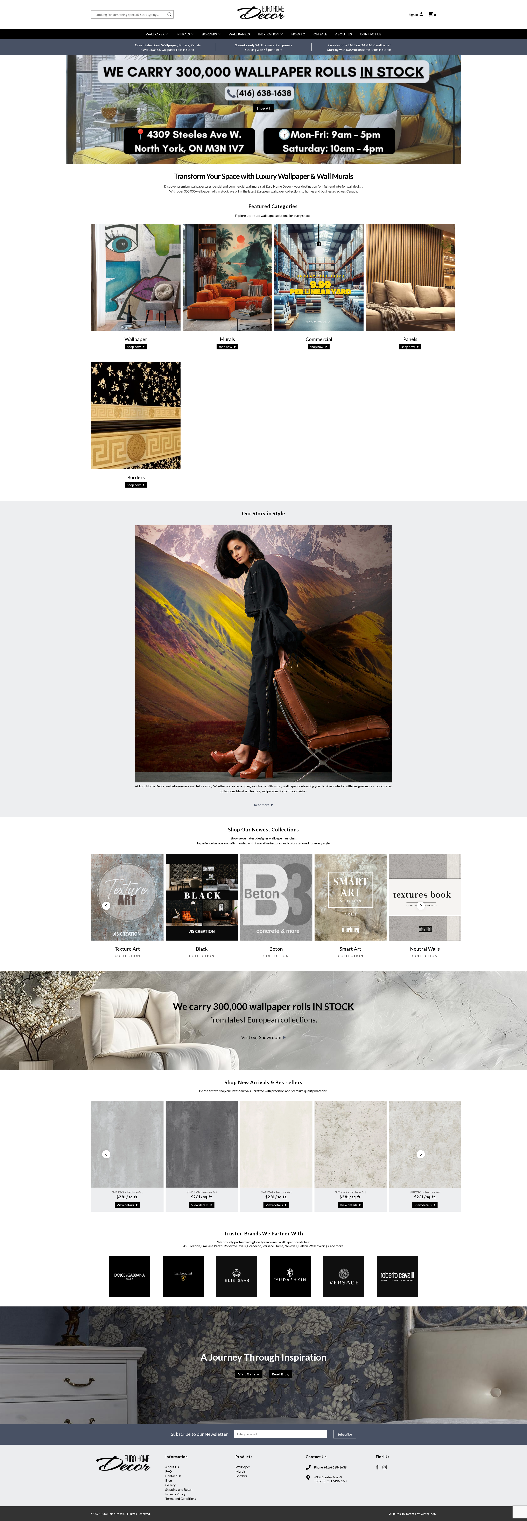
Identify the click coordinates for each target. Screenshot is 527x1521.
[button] (421, 906)
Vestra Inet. (428, 1513)
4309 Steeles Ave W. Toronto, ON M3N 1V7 (330, 1479)
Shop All (263, 108)
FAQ (168, 1471)
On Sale (320, 34)
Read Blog (280, 1374)
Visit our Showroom (261, 1037)
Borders (209, 34)
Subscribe (345, 1434)
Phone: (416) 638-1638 (330, 1467)
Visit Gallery (248, 1374)
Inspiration (268, 34)
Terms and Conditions (180, 1498)
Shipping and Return (179, 1489)
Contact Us (370, 34)
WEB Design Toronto (402, 1513)
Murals (183, 34)
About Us (343, 34)
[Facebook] (377, 1467)
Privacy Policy (175, 1494)
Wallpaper (155, 34)
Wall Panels (239, 34)
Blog (168, 1480)
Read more (261, 805)
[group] (127, 908)
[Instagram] (384, 1467)
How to (298, 34)
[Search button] (169, 14)
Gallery (170, 1485)
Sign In (413, 14)
